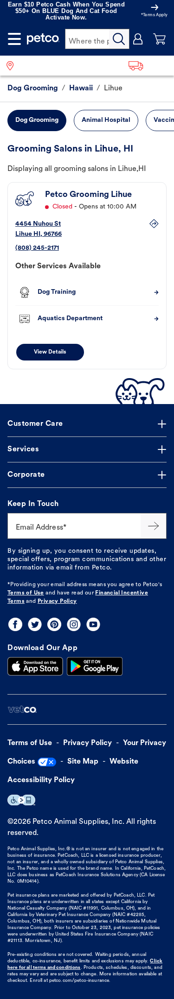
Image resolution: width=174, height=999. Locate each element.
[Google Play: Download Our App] (94, 666)
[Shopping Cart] (159, 38)
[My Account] (138, 38)
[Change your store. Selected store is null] (14, 66)
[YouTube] (93, 624)
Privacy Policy (57, 601)
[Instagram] (74, 624)
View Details (50, 352)
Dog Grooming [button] (36, 120)
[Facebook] (15, 624)
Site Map (82, 761)
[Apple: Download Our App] (35, 666)
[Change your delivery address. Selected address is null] (148, 66)
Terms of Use (25, 593)
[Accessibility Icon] (21, 800)
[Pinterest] (54, 624)
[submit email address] (154, 526)
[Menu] (14, 39)
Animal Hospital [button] (106, 120)
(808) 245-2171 (37, 248)
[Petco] (43, 39)
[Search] (119, 39)
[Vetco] (22, 710)
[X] (35, 624)
